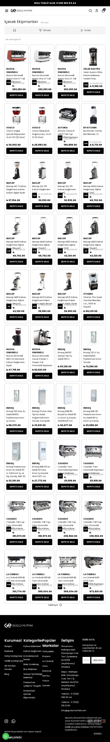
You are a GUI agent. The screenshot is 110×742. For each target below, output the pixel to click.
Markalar (8, 651)
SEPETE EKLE (16, 95)
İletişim (8, 646)
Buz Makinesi (30, 669)
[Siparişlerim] (97, 10)
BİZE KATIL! (98, 660)
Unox (45, 665)
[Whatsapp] (13, 721)
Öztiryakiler (48, 651)
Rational (46, 670)
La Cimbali (47, 661)
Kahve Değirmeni (32, 651)
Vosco (45, 680)
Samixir (46, 685)
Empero (46, 656)
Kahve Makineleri (32, 646)
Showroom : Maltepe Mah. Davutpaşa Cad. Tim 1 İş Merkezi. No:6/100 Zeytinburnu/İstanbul (70, 656)
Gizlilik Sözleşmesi (13, 660)
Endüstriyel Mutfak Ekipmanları (29, 694)
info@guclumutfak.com (73, 710)
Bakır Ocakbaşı (31, 664)
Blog (6, 674)
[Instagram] (6, 721)
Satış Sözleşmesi (13, 655)
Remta (46, 675)
